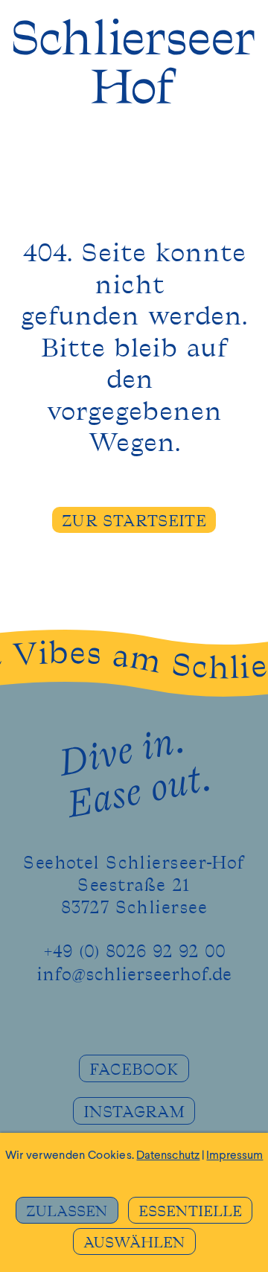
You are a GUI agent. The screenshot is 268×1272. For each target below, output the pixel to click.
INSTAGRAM (134, 1112)
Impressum (234, 1156)
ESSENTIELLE (190, 1212)
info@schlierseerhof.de (134, 975)
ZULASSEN (67, 1212)
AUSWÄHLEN (134, 1243)
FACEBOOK (134, 1070)
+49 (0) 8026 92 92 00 (134, 952)
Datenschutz (168, 1156)
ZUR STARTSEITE (134, 521)
